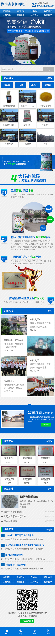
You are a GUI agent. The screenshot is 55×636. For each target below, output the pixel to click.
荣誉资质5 (27, 479)
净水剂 (34, 85)
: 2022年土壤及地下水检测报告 (19, 535)
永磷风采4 (35, 360)
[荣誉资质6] (46, 471)
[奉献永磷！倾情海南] (40, 355)
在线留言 (34, 15)
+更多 (49, 78)
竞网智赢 (33, 616)
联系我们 (48, 15)
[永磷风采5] (40, 395)
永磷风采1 (35, 319)
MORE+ (9, 462)
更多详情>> (24, 507)
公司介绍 (20, 11)
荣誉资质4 (9, 479)
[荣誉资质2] (27, 451)
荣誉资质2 (27, 458)
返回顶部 (27, 621)
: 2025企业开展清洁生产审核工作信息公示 (24, 545)
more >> (34, 330)
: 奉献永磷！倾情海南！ (16, 564)
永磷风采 (7, 15)
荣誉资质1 (9, 458)
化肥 (21, 85)
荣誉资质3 (45, 458)
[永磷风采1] (14, 334)
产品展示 (34, 11)
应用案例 (48, 11)
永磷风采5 (9, 381)
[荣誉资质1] (9, 451)
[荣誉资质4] (9, 471)
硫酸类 (7, 85)
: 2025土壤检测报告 (14, 555)
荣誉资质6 (45, 479)
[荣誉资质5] (27, 471)
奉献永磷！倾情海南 (13, 340)
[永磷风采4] (14, 375)
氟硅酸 (48, 85)
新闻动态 (20, 15)
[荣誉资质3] (46, 451)
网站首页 (7, 11)
